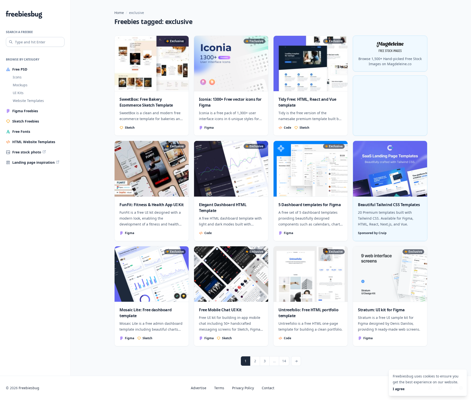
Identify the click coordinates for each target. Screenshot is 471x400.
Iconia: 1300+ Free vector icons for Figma (230, 102)
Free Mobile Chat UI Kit (220, 309)
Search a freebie (19, 32)
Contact (268, 388)
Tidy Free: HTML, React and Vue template (307, 102)
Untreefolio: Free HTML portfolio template (308, 312)
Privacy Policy (243, 388)
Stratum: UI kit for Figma (381, 309)
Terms (219, 388)
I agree (399, 389)
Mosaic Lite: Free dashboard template (145, 312)
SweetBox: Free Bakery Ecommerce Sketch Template (146, 102)
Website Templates (28, 100)
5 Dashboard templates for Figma (309, 204)
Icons (17, 77)
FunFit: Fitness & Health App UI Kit (151, 204)
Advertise (198, 388)
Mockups (20, 85)
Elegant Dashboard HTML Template (222, 207)
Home (119, 12)
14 (284, 361)
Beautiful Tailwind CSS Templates (389, 204)
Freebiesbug (29, 388)
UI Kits (18, 92)
